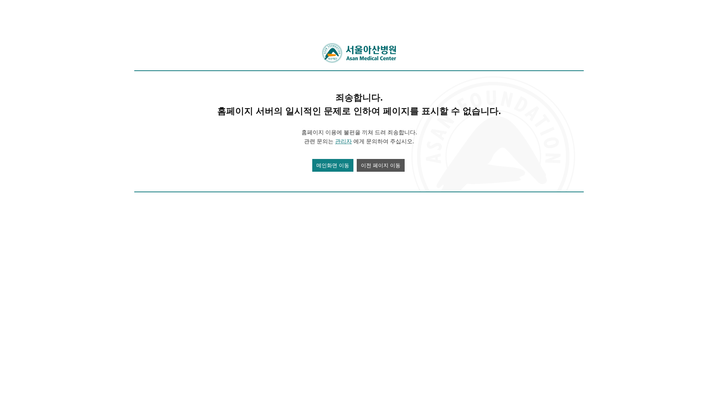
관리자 (343, 141)
